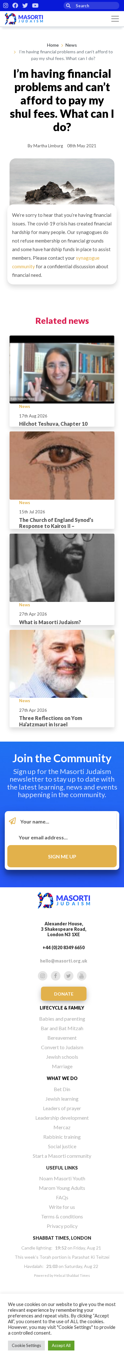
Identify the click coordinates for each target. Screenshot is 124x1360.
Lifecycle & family (62, 1007)
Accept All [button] (61, 1345)
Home (53, 45)
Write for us (62, 1207)
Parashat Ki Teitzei (90, 1257)
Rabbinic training (62, 1137)
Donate (63, 994)
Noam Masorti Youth (62, 1178)
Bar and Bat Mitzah (62, 1028)
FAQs (62, 1197)
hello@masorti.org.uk (63, 960)
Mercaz (62, 1127)
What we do (62, 1078)
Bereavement (62, 1038)
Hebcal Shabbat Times (72, 1275)
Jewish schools (62, 1057)
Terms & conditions (62, 1216)
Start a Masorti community (62, 1156)
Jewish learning (62, 1099)
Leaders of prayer (62, 1108)
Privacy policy (62, 1226)
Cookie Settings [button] (26, 1345)
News (71, 45)
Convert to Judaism (62, 1047)
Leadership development (62, 1118)
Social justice (62, 1146)
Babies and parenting (62, 1019)
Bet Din (62, 1089)
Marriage (62, 1066)
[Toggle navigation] (115, 18)
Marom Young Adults (62, 1188)
